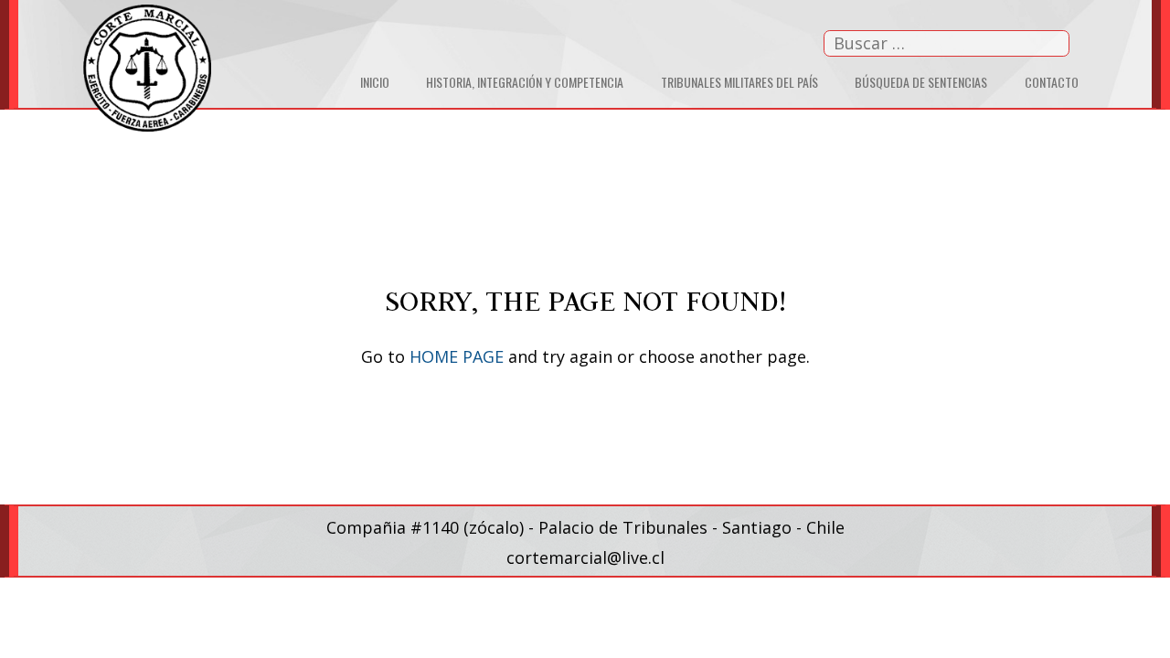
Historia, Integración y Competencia (524, 81)
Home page (457, 356)
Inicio (374, 81)
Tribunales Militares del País (739, 81)
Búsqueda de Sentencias (921, 81)
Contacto (1052, 81)
